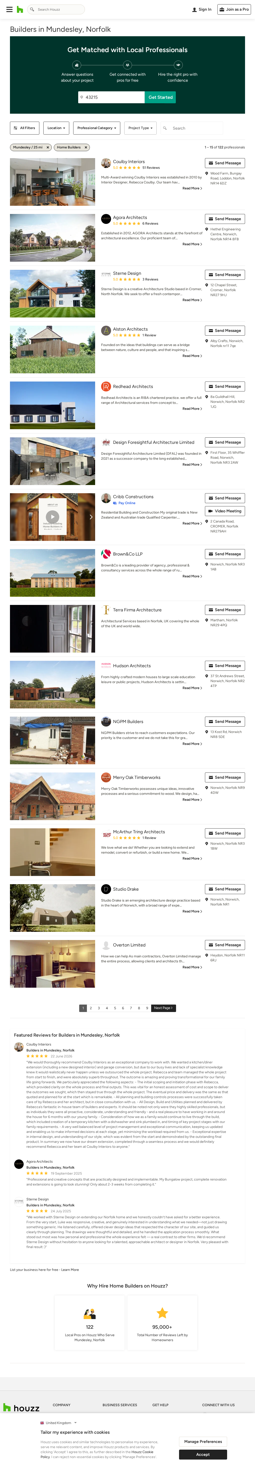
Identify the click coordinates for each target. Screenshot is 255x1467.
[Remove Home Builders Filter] (86, 147)
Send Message (228, 163)
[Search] (32, 9)
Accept (203, 1454)
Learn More (70, 1270)
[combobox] (56, 9)
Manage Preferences (203, 1441)
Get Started (161, 97)
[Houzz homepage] (20, 9)
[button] (9, 9)
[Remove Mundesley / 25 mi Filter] (48, 147)
